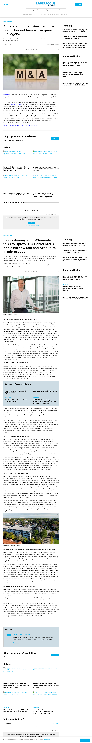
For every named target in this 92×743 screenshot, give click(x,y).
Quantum (43, 14)
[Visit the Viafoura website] (55, 214)
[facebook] (26, 50)
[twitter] (31, 50)
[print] (58, 50)
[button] (4, 4)
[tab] (7, 207)
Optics (36, 14)
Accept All (85, 740)
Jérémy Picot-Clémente (10, 263)
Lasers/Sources (27, 14)
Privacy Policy (47, 739)
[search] (7, 4)
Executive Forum (8, 21)
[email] (36, 50)
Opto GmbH (28, 263)
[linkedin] (28, 50)
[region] (31, 210)
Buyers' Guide (65, 14)
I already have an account (31, 225)
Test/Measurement (53, 14)
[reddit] (34, 50)
